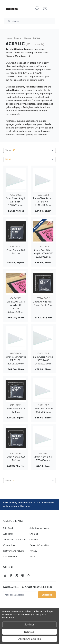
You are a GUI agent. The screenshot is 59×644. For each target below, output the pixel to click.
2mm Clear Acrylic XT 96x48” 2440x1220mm (43, 202)
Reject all (29, 631)
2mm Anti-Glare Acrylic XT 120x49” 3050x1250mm (16, 306)
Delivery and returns (13, 551)
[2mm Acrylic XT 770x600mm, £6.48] (43, 438)
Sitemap (34, 533)
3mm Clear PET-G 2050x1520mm (43, 410)
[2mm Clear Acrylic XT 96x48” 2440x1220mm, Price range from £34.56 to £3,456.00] (43, 180)
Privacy (33, 551)
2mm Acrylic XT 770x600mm (43, 459)
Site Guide (8, 528)
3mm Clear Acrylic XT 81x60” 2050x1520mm (16, 360)
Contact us (9, 545)
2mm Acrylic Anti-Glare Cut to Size (43, 303)
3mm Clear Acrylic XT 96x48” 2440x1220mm (43, 360)
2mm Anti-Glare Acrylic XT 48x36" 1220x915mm (43, 253)
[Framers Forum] (28, 575)
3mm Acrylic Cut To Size (16, 410)
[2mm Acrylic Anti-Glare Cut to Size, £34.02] (43, 283)
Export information (39, 545)
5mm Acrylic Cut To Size (16, 459)
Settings (29, 624)
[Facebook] (11, 575)
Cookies (34, 539)
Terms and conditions (14, 539)
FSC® (33, 556)
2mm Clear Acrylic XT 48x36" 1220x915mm (16, 202)
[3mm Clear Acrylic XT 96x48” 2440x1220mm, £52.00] (43, 338)
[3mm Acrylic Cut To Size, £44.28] (16, 390)
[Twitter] (17, 575)
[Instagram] (5, 575)
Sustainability (10, 556)
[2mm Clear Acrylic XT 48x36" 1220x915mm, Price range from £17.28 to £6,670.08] (16, 180)
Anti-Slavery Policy (39, 528)
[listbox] (29, 159)
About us (8, 533)
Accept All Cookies (29, 639)
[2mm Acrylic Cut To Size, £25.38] (16, 231)
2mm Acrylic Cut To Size (16, 252)
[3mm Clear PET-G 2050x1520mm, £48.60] (43, 390)
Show (8, 150)
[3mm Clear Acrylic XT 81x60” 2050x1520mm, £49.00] (16, 338)
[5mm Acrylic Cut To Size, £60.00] (16, 438)
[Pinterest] (22, 575)
